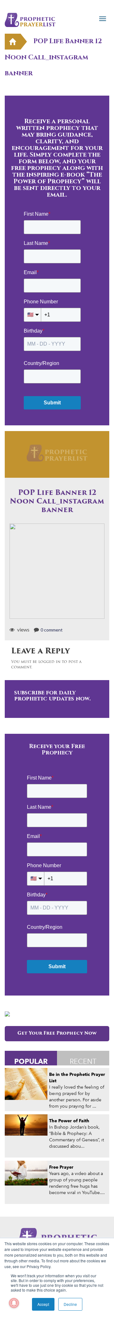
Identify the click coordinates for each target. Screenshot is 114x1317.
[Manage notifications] (14, 1303)
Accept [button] (43, 1304)
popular (31, 1061)
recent (83, 1061)
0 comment (52, 629)
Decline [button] (70, 1304)
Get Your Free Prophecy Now (57, 1033)
